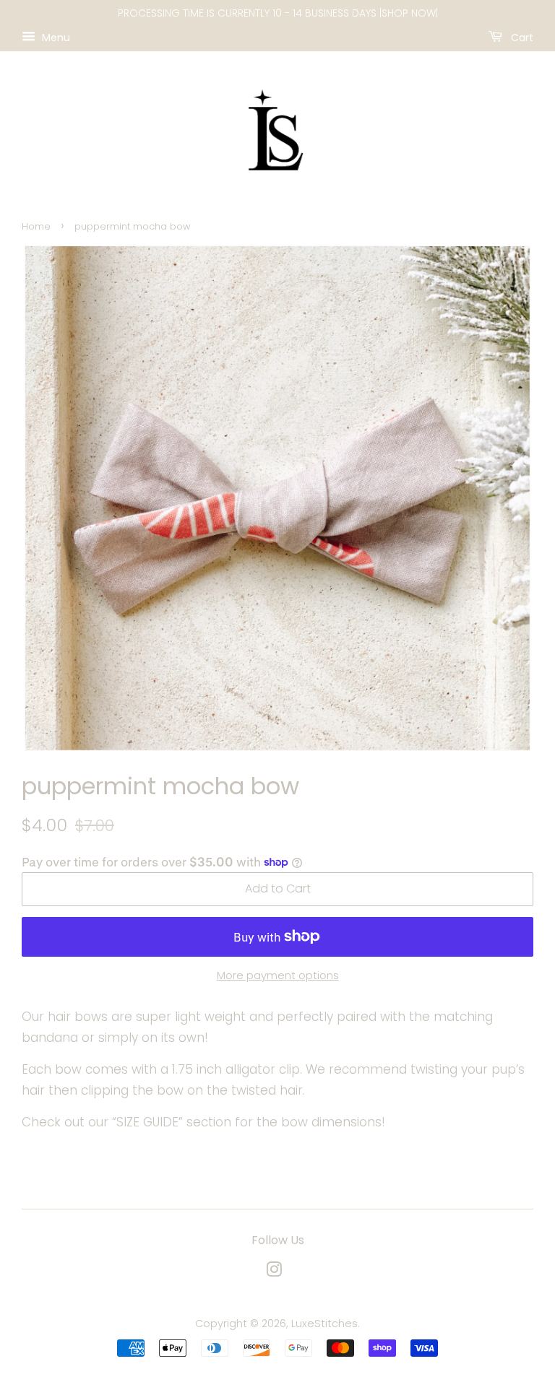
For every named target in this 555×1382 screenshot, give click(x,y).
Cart (520, 37)
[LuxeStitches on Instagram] (274, 1272)
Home (36, 226)
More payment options (278, 975)
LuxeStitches (324, 1323)
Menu (54, 37)
